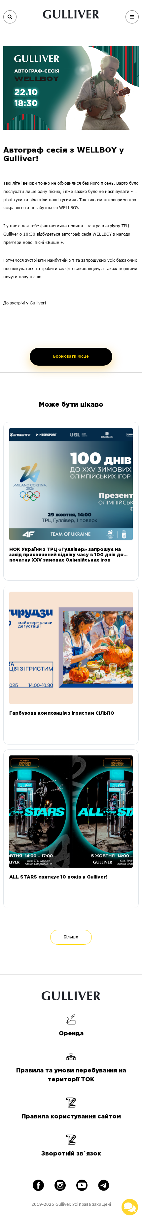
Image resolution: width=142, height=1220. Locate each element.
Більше (71, 937)
